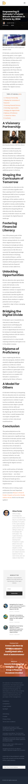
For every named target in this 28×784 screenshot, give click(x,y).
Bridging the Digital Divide (11, 110)
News (12, 25)
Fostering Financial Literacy (11, 105)
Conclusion (7, 118)
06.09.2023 (5, 25)
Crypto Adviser (7, 706)
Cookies (5, 716)
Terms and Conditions (9, 721)
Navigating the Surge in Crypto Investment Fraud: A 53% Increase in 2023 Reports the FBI (12, 728)
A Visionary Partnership (10, 98)
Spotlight (5, 709)
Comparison (6, 703)
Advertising (6, 714)
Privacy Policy (6, 719)
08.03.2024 (17, 634)
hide (20, 94)
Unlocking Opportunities (11, 108)
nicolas (12, 611)
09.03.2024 (17, 622)
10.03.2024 (16, 611)
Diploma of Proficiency (10, 113)
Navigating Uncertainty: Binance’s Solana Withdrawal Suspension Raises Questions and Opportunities (16, 629)
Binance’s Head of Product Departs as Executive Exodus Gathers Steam (14, 495)
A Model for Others (9, 115)
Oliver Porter (10, 23)
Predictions (6, 701)
